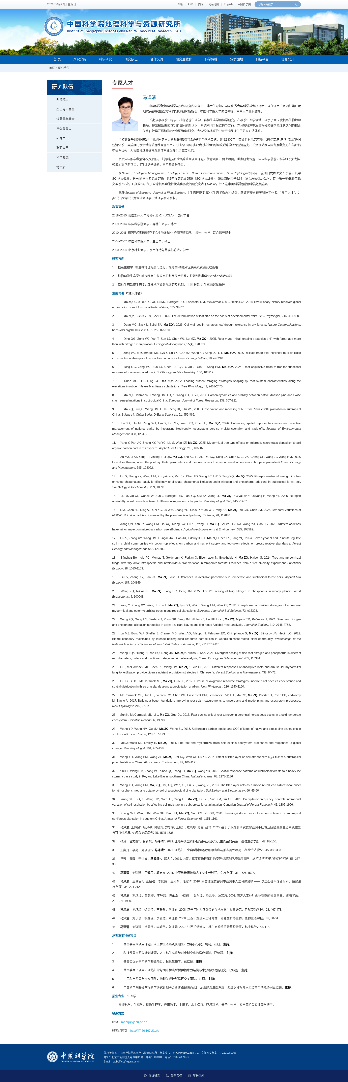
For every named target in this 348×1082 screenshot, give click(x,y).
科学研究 (105, 59)
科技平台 (262, 59)
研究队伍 (131, 59)
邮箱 (180, 4)
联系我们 (176, 1075)
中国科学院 (244, 4)
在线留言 (154, 1075)
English (228, 4)
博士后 (60, 167)
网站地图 (213, 4)
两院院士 (62, 99)
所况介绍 (80, 59)
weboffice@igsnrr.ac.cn (126, 1061)
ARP (190, 4)
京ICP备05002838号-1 (186, 1052)
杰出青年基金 (65, 109)
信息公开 (287, 59)
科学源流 (62, 157)
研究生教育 (184, 59)
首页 (52, 67)
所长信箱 (198, 1075)
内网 (200, 4)
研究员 (60, 138)
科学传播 (211, 59)
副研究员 (62, 147)
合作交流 (156, 59)
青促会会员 (63, 128)
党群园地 (236, 59)
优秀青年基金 (65, 118)
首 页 (57, 59)
